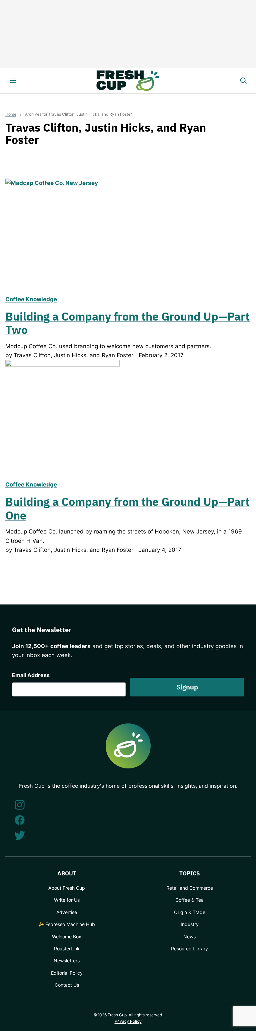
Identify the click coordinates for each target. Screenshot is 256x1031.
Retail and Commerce (189, 888)
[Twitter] (19, 835)
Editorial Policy (67, 973)
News (189, 936)
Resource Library (189, 948)
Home (10, 114)
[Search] (243, 81)
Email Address (31, 675)
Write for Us (67, 900)
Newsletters (67, 960)
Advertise (66, 912)
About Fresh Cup (66, 888)
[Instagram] (19, 804)
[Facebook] (19, 820)
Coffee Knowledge (31, 299)
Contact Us (67, 985)
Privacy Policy (128, 1021)
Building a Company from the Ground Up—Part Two (127, 323)
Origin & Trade (189, 912)
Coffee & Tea (189, 900)
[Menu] (13, 81)
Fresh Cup (128, 80)
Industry (190, 924)
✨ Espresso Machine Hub (66, 924)
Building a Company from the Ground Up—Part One (127, 508)
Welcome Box (66, 936)
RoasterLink (67, 948)
